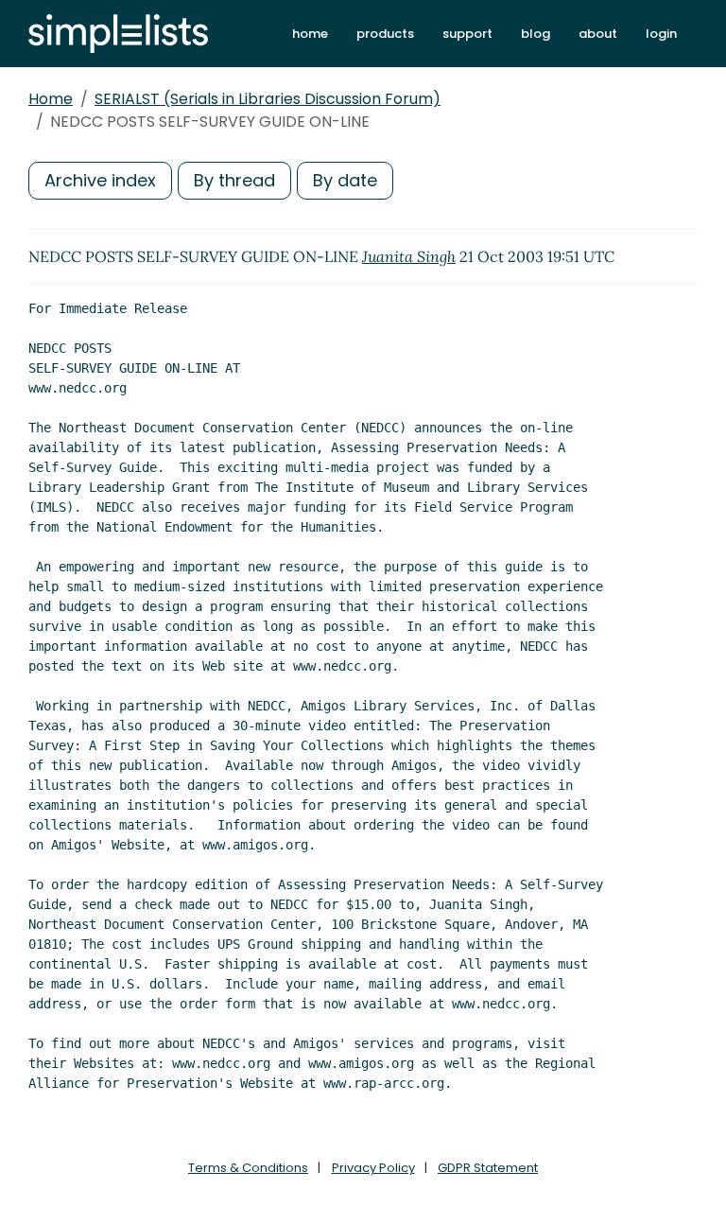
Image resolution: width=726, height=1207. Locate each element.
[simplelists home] (118, 33)
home (310, 34)
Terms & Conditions (248, 1168)
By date (345, 180)
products (385, 34)
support (467, 34)
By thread (234, 180)
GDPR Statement (488, 1168)
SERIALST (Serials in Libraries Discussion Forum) (268, 99)
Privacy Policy (373, 1168)
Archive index (100, 180)
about (598, 34)
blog (535, 34)
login (661, 34)
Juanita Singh (409, 256)
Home (50, 99)
